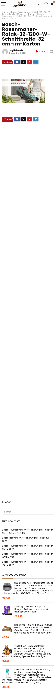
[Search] (39, 4)
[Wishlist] (46, 4)
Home (5, 12)
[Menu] (3, 4)
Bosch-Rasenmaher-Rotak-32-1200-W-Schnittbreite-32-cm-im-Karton (27, 13)
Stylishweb (16, 50)
